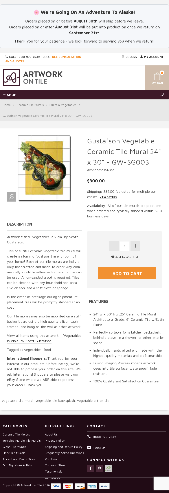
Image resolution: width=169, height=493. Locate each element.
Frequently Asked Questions (64, 453)
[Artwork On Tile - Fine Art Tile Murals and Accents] (33, 77)
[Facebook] (90, 468)
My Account (153, 57)
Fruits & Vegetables (63, 105)
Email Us (99, 448)
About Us (51, 434)
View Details (108, 197)
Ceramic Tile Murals (30, 105)
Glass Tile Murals (14, 447)
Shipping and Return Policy (64, 447)
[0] (153, 77)
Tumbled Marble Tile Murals (22, 440)
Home (7, 105)
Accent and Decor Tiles (19, 459)
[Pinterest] (99, 468)
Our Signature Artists (17, 465)
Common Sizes (55, 465)
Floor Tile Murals (14, 453)
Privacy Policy (55, 440)
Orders (131, 57)
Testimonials (53, 471)
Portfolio (51, 459)
